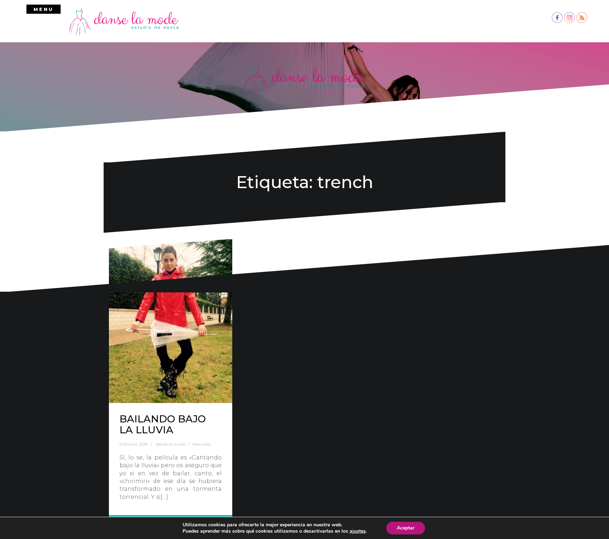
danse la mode (170, 444)
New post (201, 444)
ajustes (358, 531)
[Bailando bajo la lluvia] (170, 321)
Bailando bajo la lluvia (162, 424)
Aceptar (405, 528)
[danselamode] (124, 21)
